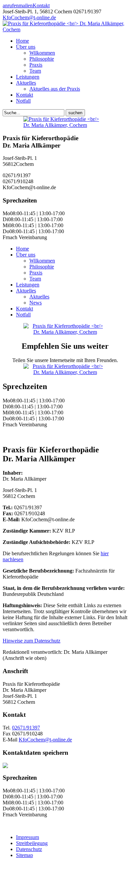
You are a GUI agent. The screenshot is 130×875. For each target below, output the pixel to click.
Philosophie (41, 59)
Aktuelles (26, 83)
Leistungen (27, 77)
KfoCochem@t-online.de (29, 17)
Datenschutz (29, 849)
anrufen (11, 5)
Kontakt (41, 5)
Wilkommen (42, 53)
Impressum (27, 837)
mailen (26, 5)
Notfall (23, 101)
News (35, 302)
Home (22, 41)
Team (35, 71)
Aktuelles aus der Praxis (54, 89)
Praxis (35, 65)
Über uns (25, 47)
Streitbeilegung (32, 843)
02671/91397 (26, 727)
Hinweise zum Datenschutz (31, 641)
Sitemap (24, 855)
